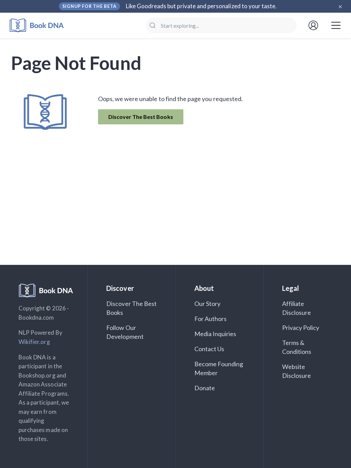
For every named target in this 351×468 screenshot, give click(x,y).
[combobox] (221, 25)
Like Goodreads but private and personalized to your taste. (201, 6)
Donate (204, 388)
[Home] (41, 25)
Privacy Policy (300, 327)
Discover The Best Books (140, 116)
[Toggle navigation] (336, 25)
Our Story (207, 303)
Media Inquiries (215, 333)
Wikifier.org (34, 341)
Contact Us (209, 349)
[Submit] (153, 25)
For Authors (210, 318)
